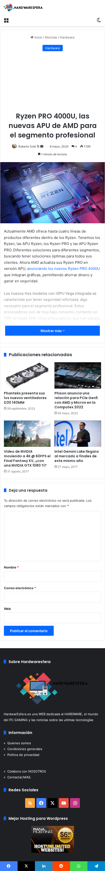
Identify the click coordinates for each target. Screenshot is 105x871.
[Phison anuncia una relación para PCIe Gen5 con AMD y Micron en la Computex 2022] (77, 375)
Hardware (67, 37)
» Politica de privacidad (21, 755)
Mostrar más (52, 331)
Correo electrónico (20, 588)
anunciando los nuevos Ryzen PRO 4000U (63, 268)
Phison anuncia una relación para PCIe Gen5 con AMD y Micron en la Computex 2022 (76, 400)
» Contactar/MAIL (17, 777)
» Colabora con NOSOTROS (25, 771)
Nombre (11, 567)
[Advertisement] (52, 82)
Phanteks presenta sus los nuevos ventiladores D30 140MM (25, 398)
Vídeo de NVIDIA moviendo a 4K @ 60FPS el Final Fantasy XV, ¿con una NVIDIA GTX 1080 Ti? (27, 458)
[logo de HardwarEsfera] (23, 7)
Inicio (37, 37)
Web (7, 609)
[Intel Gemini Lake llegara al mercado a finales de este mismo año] (77, 434)
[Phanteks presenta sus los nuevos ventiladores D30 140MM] (27, 375)
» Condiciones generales (23, 749)
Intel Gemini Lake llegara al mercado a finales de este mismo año (76, 456)
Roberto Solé (27, 146)
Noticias (51, 37)
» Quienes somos (17, 743)
